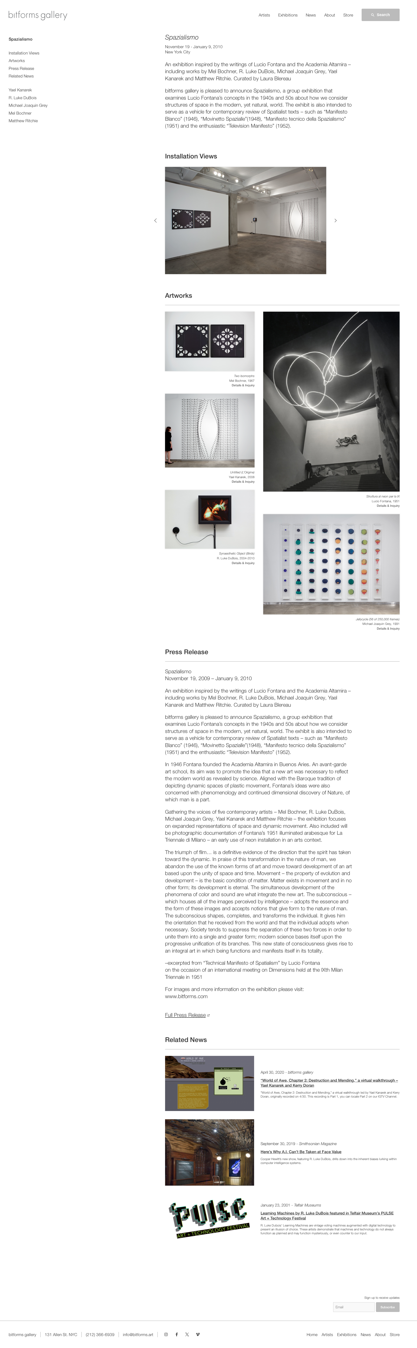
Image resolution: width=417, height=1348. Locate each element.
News (311, 15)
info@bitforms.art (138, 1334)
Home (312, 1334)
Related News (21, 76)
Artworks (17, 60)
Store (348, 15)
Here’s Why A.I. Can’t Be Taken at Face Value (301, 1151)
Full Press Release (185, 1015)
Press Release (21, 68)
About (329, 15)
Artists (264, 15)
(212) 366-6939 (100, 1334)
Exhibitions (288, 15)
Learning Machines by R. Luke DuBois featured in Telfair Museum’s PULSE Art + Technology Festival (327, 1216)
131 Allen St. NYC (61, 1334)
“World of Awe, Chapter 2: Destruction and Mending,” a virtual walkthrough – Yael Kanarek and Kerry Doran (329, 1083)
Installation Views (24, 53)
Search (383, 15)
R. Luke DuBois (22, 97)
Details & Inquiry (243, 385)
